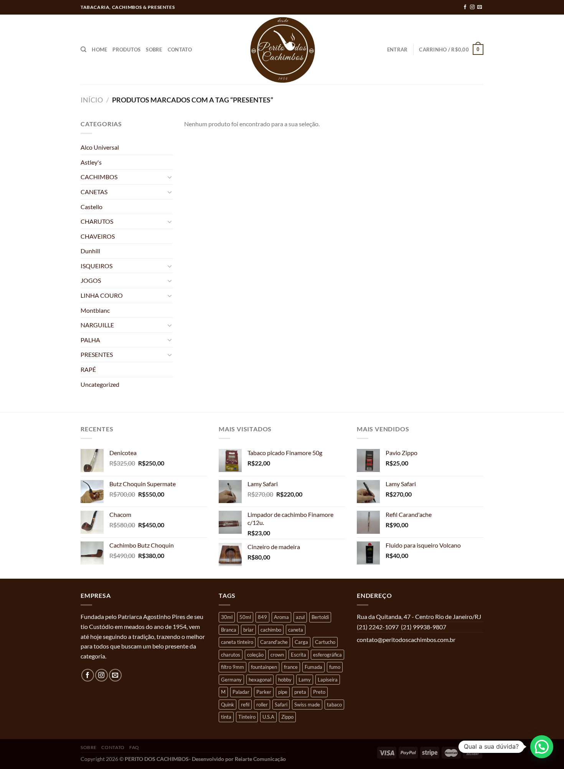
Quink (227, 704)
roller (262, 704)
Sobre (154, 49)
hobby (285, 680)
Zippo (287, 717)
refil (245, 704)
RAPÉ (88, 369)
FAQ (134, 747)
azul (300, 617)
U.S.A (268, 717)
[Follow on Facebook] (465, 7)
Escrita (298, 655)
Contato (180, 49)
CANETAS (94, 191)
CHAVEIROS (98, 236)
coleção (255, 655)
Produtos (126, 49)
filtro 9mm (232, 667)
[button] (541, 746)
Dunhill (90, 250)
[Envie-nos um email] (479, 7)
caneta (295, 630)
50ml (245, 617)
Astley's (91, 162)
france (291, 667)
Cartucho (325, 642)
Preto (319, 692)
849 (262, 617)
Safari (281, 704)
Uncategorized (100, 384)
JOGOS (91, 280)
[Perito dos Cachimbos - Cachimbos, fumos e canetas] (282, 49)
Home (99, 49)
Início (92, 100)
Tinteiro (247, 717)
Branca (228, 630)
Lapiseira (328, 680)
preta (300, 692)
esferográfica (327, 655)
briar (248, 630)
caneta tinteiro (237, 642)
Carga (301, 642)
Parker (263, 692)
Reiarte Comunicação (260, 759)
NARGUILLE (97, 324)
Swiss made (307, 704)
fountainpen (264, 667)
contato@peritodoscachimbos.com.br (406, 639)
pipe (282, 692)
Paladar (241, 692)
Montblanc (95, 310)
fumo (334, 667)
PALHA (90, 339)
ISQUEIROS (96, 265)
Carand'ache (274, 642)
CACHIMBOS (99, 176)
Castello (91, 206)
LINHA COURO (102, 295)
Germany (231, 680)
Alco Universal (100, 147)
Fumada (313, 667)
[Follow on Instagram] (472, 7)
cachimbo (271, 630)
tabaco (334, 704)
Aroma (281, 617)
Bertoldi (320, 617)
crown (277, 655)
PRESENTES (97, 354)
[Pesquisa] (83, 49)
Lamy (304, 680)
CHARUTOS (97, 221)
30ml (227, 617)
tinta (226, 717)
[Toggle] (170, 177)
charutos (230, 655)
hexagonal (260, 680)
